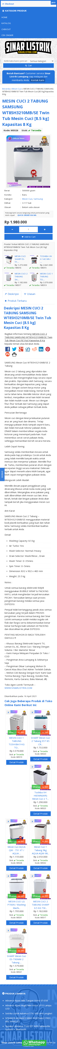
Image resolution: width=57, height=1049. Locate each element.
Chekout (6, 29)
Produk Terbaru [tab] (17, 300)
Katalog (6, 23)
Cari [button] (29, 65)
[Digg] (28, 350)
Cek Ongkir (7, 35)
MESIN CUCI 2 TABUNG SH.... (21, 276)
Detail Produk (16, 762)
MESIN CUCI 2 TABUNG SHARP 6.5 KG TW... (40, 904)
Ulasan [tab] (30, 294)
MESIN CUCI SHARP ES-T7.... (20, 259)
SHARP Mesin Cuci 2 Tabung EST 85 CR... (40, 741)
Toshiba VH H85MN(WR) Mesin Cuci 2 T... (40, 795)
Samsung (38, 198)
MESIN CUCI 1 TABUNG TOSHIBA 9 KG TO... (16, 742)
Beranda (6, 88)
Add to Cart (29, 236)
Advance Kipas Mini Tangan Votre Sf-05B (26, 1000)
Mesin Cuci (17, 88)
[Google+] (21, 350)
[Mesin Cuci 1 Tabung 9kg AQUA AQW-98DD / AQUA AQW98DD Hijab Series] (40, 831)
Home (4, 17)
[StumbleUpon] (8, 355)
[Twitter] (14, 350)
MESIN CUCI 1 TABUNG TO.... (46, 276)
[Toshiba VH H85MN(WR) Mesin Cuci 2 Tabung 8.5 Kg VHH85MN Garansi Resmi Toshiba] (40, 777)
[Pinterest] (48, 350)
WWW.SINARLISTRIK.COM (18, 687)
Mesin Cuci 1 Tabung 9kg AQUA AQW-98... (40, 850)
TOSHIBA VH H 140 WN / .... (46, 259)
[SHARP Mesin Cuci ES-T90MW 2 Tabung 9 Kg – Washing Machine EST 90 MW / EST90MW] (16, 940)
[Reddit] (34, 350)
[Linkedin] (41, 350)
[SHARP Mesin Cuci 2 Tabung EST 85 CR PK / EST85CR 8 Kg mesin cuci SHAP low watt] (40, 722)
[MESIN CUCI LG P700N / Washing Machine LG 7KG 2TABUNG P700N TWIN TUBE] (16, 886)
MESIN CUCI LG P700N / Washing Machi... (16, 904)
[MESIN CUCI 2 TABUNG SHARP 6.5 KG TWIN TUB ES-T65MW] (40, 886)
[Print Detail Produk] (14, 355)
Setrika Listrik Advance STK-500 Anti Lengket (28, 1013)
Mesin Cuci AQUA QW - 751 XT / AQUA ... (16, 850)
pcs (53, 2)
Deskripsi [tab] (13, 294)
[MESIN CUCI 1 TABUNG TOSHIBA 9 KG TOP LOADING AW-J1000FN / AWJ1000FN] (16, 722)
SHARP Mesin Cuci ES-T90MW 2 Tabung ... (16, 959)
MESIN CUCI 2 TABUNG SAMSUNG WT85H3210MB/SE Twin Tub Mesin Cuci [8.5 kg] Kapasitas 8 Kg (25, 112)
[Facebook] (8, 350)
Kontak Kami (37, 80)
